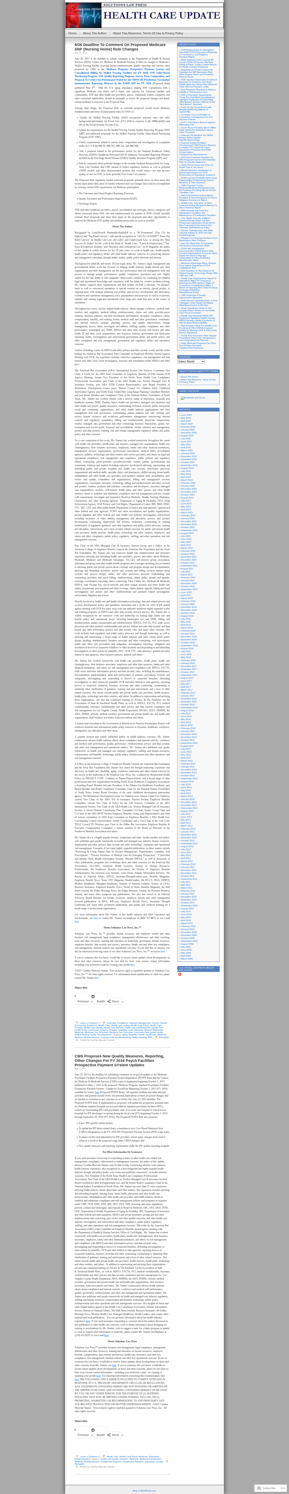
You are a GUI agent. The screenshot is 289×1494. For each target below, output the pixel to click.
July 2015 (186, 749)
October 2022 (188, 527)
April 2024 (186, 477)
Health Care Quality (93, 1027)
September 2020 (189, 589)
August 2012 (187, 846)
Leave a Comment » (90, 1023)
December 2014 (189, 769)
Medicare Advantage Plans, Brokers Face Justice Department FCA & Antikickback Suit (197, 265)
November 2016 (189, 701)
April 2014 (186, 793)
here (96, 918)
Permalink (164, 1037)
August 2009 (187, 944)
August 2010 (187, 908)
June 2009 (186, 950)
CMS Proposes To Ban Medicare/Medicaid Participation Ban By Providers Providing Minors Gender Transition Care (197, 189)
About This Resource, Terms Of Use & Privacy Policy (148, 33)
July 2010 (186, 911)
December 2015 (189, 734)
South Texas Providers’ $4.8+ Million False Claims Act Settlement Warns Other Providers (197, 129)
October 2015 (188, 740)
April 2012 (186, 858)
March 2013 (187, 826)
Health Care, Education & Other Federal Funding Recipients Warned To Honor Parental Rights (198, 205)
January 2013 (188, 831)
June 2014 (186, 787)
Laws (130, 1030)
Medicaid (139, 1030)
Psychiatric (154, 1456)
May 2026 (186, 418)
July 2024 (186, 471)
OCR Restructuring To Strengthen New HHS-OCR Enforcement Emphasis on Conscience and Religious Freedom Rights (198, 53)
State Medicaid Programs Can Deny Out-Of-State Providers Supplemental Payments (197, 345)
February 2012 (188, 864)
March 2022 (187, 548)
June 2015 (186, 752)
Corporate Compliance (117, 1023)
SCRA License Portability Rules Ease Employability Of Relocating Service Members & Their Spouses (198, 180)
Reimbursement (82, 1459)
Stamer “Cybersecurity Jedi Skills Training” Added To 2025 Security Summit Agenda (196, 232)
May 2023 (186, 506)
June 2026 (186, 415)
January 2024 (188, 486)
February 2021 (188, 577)
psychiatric (150, 1461)
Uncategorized (104, 1034)
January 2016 (188, 731)
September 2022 (189, 530)
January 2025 (188, 453)
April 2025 (186, 447)
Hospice (104, 1030)
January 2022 (188, 554)
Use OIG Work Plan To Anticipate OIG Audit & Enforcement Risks (196, 244)
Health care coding (120, 1025)
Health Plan (157, 1027)
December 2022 (189, 521)
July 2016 (186, 713)
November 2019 (189, 610)
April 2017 (186, 687)
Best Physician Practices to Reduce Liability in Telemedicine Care (197, 90)
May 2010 (186, 917)
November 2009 (189, 935)
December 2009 (189, 932)
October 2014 (188, 775)
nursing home (107, 1037)
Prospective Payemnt (111, 1461)
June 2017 (186, 681)
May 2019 (186, 622)
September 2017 (189, 675)
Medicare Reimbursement (87, 1037)
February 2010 (188, 926)
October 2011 (187, 876)
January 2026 (188, 430)
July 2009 (186, 947)
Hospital (113, 1030)
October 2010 (188, 902)
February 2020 (188, 601)
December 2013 (189, 802)
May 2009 (186, 953)
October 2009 (188, 938)
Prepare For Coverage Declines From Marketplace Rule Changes (198, 239)
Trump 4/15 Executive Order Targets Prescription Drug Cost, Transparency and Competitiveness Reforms (197, 337)
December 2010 (189, 897)
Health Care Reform (113, 1027)
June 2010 (186, 914)
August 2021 (187, 568)
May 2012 (186, 855)
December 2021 (189, 557)
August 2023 (187, 498)
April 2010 (186, 920)
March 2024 (187, 480)
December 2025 (189, 433)
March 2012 (187, 861)
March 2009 (187, 959)
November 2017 (189, 669)
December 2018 (189, 636)
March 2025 (187, 450)
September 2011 (189, 879)
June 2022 (186, 539)
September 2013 (189, 808)
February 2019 (188, 631)
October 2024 (188, 462)
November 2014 (189, 772)
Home (72, 33)
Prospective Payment (133, 1461)
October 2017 (188, 672)
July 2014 (186, 784)
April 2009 (186, 956)
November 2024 (189, 459)
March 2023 (187, 512)
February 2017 (188, 693)
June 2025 (186, 441)
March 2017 (187, 690)
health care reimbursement (137, 1027)
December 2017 (189, 666)
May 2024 (186, 474)
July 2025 (186, 438)
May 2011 (186, 885)
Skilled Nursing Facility (85, 1034)
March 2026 (187, 424)
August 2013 (187, 811)
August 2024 (187, 468)
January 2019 (188, 633)
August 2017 (187, 678)
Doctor (155, 1023)
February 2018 (188, 660)
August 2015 (187, 746)
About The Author (94, 33)
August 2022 (187, 533)
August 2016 (187, 710)
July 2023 (186, 500)
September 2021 (189, 565)
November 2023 (189, 492)
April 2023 (186, 509)
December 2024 (189, 456)
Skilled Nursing (139, 1037)
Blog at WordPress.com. (144, 1491)
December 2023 (189, 489)
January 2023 (188, 518)
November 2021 (189, 560)
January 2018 (188, 663)
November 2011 (189, 873)
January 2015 (188, 766)
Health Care (104, 1025)
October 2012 (188, 840)
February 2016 (188, 728)
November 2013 (189, 805)
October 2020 (188, 586)
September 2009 (189, 941)
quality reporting (123, 1037)
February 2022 (188, 551)
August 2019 (187, 616)
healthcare (93, 1030)
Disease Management (140, 1023)
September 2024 (189, 465)
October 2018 (188, 642)
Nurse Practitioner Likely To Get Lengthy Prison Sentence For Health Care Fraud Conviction (197, 310)
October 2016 (188, 704)
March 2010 (187, 923)
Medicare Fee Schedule (96, 1032)
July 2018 (186, 651)
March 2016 (187, 725)
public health (156, 1032)
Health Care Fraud (140, 1025)
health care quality (109, 1459)
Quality (159, 1461)
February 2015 (188, 764)
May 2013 (186, 820)
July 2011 (185, 882)
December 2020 (189, 583)
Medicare (79, 1032)
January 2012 (188, 867)
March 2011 (187, 888)
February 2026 (188, 427)
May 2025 (186, 444)
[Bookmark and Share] (193, 397)
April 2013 (186, 823)
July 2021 (186, 571)
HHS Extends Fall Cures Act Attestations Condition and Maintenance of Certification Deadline (197, 212)
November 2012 (189, 837)
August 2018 (187, 648)
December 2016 (189, 698)
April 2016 (186, 722)
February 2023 (188, 515)
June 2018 (186, 654)
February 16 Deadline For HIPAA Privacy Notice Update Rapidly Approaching (196, 137)
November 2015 (189, 737)
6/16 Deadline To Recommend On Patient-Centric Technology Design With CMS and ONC (198, 273)
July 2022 (186, 536)
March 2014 (187, 796)
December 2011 (189, 870)
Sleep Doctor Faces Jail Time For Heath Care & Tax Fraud (196, 166)
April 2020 (186, 595)
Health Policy (81, 1030)
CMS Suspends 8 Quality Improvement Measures (192, 296)
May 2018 (186, 657)
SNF (150, 1037)
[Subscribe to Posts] (179, 975)
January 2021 (188, 580)
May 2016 (186, 719)
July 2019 (186, 619)
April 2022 (186, 545)
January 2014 (188, 799)
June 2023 (186, 503)
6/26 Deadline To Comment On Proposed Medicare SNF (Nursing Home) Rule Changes (120, 47)
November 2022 (189, 524)
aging (125, 1034)
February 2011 (188, 891)
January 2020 (188, 604)
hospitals (122, 1030)
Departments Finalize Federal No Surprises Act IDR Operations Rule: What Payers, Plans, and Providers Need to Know (196, 73)
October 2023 (188, 495)
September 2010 (189, 905)
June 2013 (186, 817)
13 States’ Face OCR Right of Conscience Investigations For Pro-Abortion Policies (196, 117)
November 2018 (189, 639)
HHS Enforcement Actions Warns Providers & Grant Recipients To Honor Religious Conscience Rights (198, 197)
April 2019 (186, 625)
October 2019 (188, 613)
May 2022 (186, 542)
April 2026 (186, 421)
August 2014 (187, 781)
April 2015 (186, 758)
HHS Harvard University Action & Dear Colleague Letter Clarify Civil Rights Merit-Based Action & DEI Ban (198, 302)
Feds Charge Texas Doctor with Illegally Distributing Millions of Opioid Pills (195, 109)
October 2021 (188, 563)
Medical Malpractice (154, 1030)
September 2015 (189, 743)
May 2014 (186, 790)
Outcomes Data (141, 1032)
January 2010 (188, 929)
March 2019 (187, 628)
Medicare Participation (150, 1459)
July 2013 (186, 814)
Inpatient (124, 1459)
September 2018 (189, 645)
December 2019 (189, 607)
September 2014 (189, 778)
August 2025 (187, 435)
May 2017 (186, 684)
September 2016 (189, 707)
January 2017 (188, 696)
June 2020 (186, 592)
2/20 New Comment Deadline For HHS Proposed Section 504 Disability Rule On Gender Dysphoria (197, 159)
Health (141, 1034)
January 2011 (187, 894)
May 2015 (186, 755)
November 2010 (189, 899)
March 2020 (187, 598)
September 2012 (189, 843)
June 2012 (186, 852)
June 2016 (186, 716)
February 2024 (188, 483)
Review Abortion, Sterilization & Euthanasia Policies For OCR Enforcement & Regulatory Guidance (197, 172)
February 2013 (188, 829)
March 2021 (187, 574)
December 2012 (189, 834)
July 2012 (186, 849)
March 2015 (187, 761)
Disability (133, 1034)
